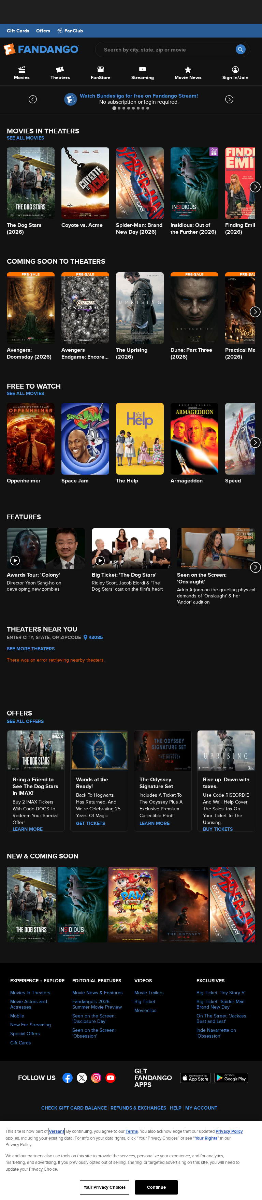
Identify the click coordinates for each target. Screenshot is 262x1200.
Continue (156, 1187)
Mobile (17, 1015)
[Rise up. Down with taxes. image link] (226, 749)
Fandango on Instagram (96, 1078)
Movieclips (145, 1010)
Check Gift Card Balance (74, 1107)
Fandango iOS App (195, 1078)
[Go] (241, 49)
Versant (56, 1131)
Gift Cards (18, 30)
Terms (132, 1131)
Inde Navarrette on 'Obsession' (216, 1033)
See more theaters (31, 648)
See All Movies (25, 137)
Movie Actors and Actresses (28, 1004)
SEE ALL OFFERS (25, 721)
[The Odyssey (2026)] (181, 904)
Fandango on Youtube (110, 1078)
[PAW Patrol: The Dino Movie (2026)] (130, 904)
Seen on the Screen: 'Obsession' (94, 1033)
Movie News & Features (97, 992)
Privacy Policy (229, 1131)
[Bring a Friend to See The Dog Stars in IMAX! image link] (35, 749)
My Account (201, 1107)
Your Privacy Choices (105, 1187)
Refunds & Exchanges (138, 1107)
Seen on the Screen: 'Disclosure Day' (94, 1018)
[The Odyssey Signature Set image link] (162, 749)
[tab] (114, 108)
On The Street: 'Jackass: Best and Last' (221, 1018)
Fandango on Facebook (67, 1078)
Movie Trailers (149, 992)
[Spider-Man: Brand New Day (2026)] (231, 904)
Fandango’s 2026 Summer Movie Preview (97, 1004)
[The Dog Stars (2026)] (28, 904)
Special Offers (25, 1033)
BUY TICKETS (218, 829)
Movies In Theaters (30, 992)
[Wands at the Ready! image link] (99, 749)
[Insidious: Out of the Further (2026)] (79, 904)
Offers (43, 30)
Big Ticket (144, 1001)
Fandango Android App (231, 1078)
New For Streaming (30, 1024)
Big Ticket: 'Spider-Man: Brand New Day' (221, 1004)
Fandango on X (82, 1078)
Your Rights (206, 1138)
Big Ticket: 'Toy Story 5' (220, 992)
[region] (131, 1160)
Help (175, 1107)
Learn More (28, 829)
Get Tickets (90, 823)
